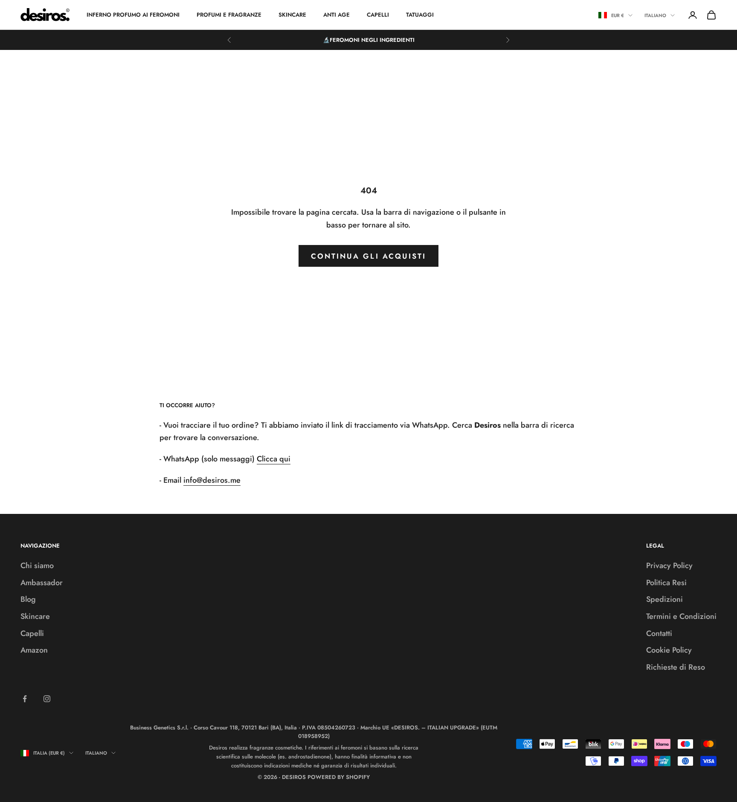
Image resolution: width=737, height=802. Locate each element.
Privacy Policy (669, 565)
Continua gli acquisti (368, 256)
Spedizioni (664, 599)
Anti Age (336, 15)
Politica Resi (666, 582)
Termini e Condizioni (681, 616)
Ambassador (41, 582)
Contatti (659, 633)
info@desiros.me (212, 480)
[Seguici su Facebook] (24, 698)
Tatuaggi (420, 15)
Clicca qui (273, 458)
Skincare (292, 15)
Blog (28, 599)
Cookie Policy (669, 650)
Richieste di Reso (675, 667)
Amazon (34, 650)
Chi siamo (37, 565)
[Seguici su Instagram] (47, 698)
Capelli (378, 15)
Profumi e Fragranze (229, 15)
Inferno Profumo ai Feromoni (133, 15)
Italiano (655, 15)
